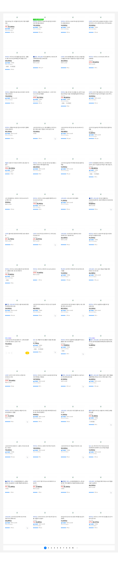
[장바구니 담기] (55, 138)
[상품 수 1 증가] (11, 353)
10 (72, 548)
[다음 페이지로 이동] (77, 548)
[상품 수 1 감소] (6, 353)
